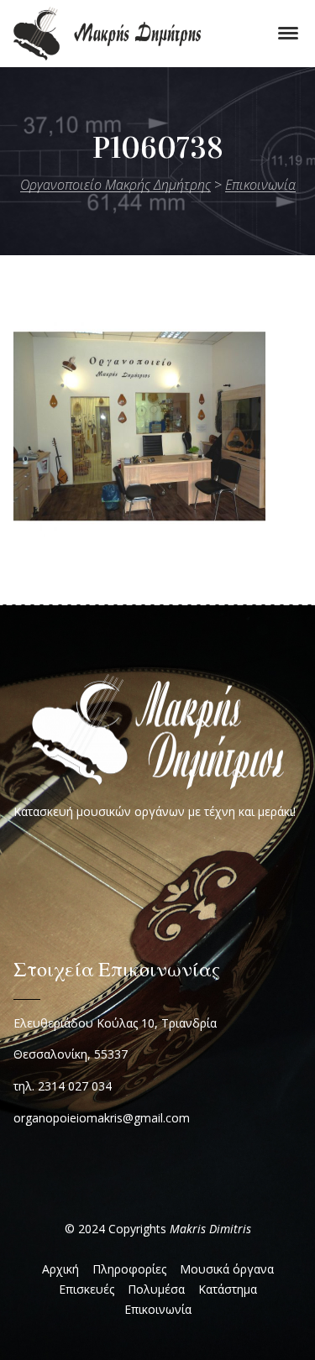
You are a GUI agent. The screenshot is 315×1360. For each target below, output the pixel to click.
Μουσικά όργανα (227, 1269)
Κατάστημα (227, 1289)
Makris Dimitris (210, 1229)
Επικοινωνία (158, 1309)
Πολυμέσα (156, 1289)
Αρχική (60, 1269)
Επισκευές (86, 1289)
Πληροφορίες (129, 1269)
